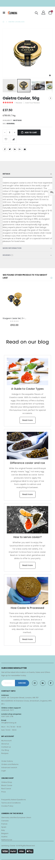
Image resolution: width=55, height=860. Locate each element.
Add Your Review (32, 102)
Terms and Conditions (11, 803)
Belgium (4, 833)
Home (4, 21)
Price (3, 791)
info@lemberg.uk (8, 722)
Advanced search (9, 767)
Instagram (34, 683)
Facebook (5, 149)
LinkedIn (15, 149)
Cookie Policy (7, 806)
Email (25, 149)
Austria (4, 836)
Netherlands (6, 840)
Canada (5, 820)
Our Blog (5, 750)
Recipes (4, 753)
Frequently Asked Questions (13, 799)
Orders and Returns (9, 764)
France (4, 824)
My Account (6, 740)
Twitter (10, 149)
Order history (7, 761)
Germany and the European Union (16, 817)
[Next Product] (50, 98)
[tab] (27, 173)
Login (3, 770)
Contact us (6, 747)
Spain (3, 827)
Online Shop (6, 782)
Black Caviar (6, 785)
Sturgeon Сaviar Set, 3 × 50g (14, 318)
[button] (50, 75)
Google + (20, 149)
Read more (27, 420)
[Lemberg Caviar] (12, 12)
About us (5, 743)
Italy (3, 830)
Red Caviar (6, 788)
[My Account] (43, 12)
